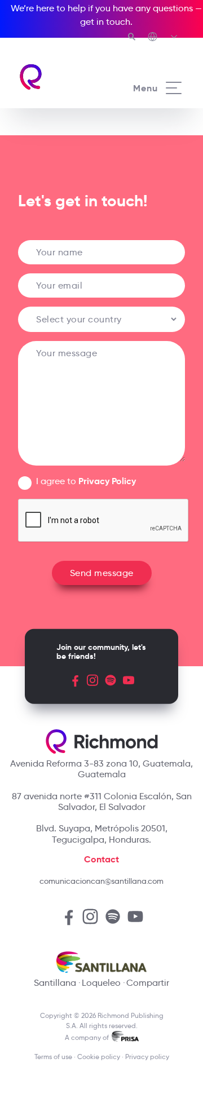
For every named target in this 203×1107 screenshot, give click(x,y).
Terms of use (53, 1056)
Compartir (147, 982)
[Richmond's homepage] (60, 77)
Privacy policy (147, 1056)
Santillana (55, 982)
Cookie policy (98, 1056)
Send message (102, 573)
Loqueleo (101, 982)
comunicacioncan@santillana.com (101, 881)
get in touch (105, 21)
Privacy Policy (107, 481)
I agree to (86, 481)
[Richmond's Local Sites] (163, 38)
